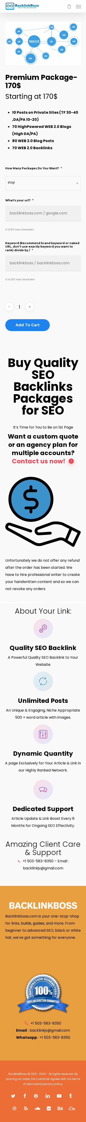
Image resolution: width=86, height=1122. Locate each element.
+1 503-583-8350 (54, 1037)
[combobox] (43, 183)
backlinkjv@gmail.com (50, 1030)
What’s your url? (19, 200)
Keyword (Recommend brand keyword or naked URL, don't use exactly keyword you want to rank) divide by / (42, 246)
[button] (78, 6)
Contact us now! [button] (38, 461)
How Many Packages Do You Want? (33, 168)
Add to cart (27, 325)
